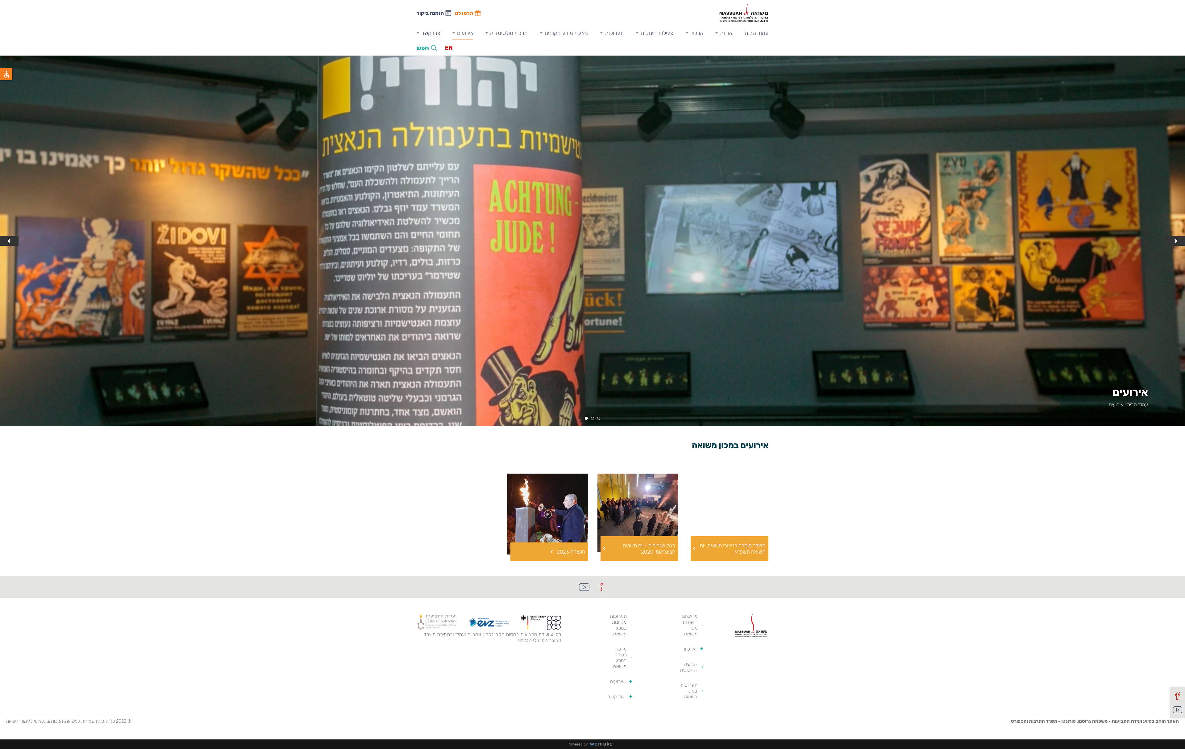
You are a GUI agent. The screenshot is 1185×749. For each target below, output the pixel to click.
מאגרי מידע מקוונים (566, 33)
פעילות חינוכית (657, 33)
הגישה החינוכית (688, 667)
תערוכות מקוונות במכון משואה (618, 625)
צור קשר (616, 697)
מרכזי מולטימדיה (509, 33)
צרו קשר (430, 33)
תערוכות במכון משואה (688, 691)
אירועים (465, 33)
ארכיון (696, 33)
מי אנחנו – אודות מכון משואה (690, 625)
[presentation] (1175, 241)
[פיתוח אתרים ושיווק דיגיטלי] (603, 744)
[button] (598, 418)
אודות (726, 33)
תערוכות (614, 33)
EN (449, 47)
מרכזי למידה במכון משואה (620, 657)
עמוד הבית (756, 33)
